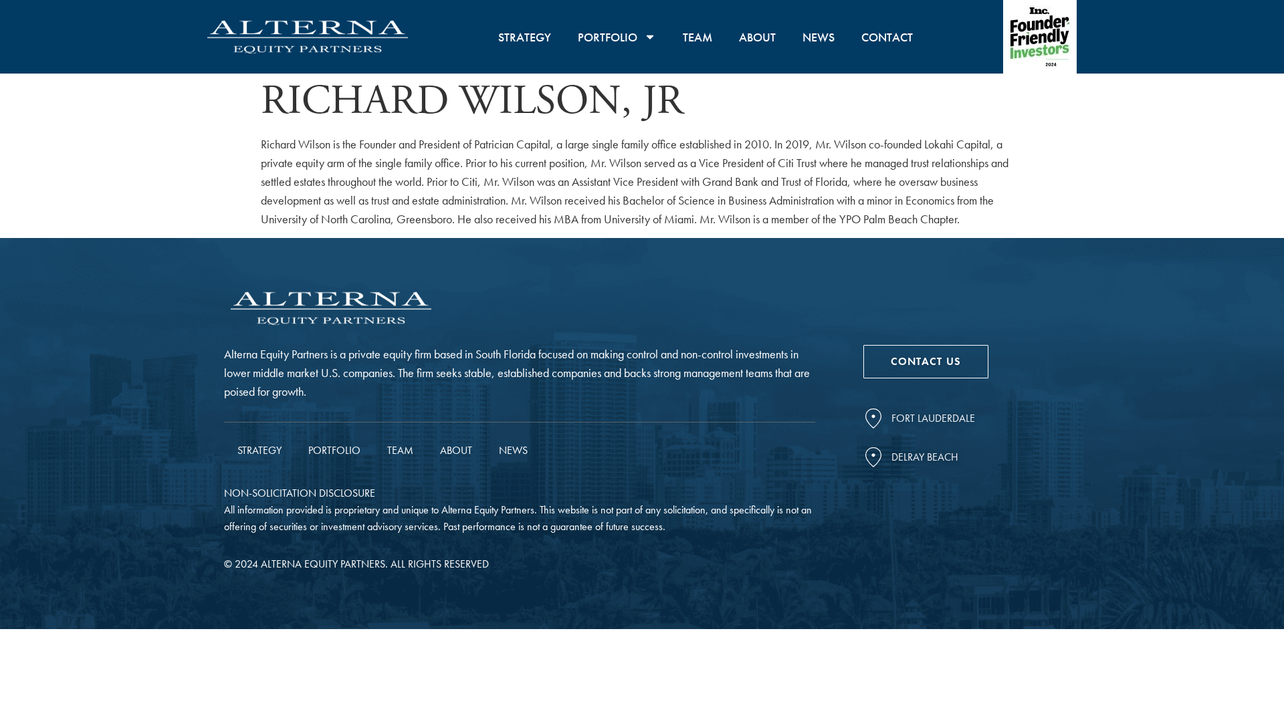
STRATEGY (524, 37)
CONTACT (887, 37)
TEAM (697, 37)
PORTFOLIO (607, 37)
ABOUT (757, 37)
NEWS (818, 37)
